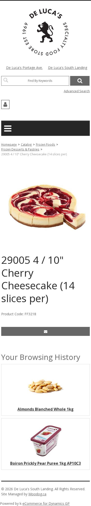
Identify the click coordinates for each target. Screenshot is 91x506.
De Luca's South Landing (67, 67)
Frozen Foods (45, 144)
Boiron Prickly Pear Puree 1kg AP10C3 (45, 463)
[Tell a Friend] (45, 331)
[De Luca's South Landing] (45, 32)
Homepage (9, 144)
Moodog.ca (37, 494)
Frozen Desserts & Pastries (20, 149)
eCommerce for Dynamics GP (46, 503)
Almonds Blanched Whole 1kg (45, 409)
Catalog (26, 144)
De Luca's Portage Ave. (24, 67)
